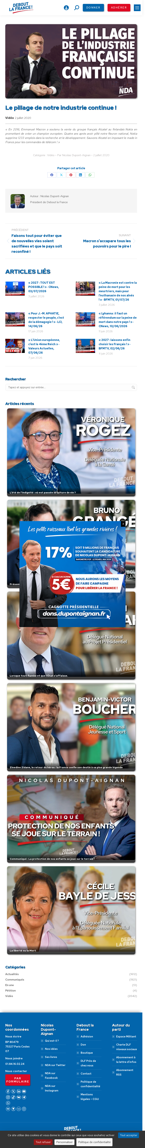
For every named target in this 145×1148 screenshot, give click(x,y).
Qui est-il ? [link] (52, 1041)
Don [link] (83, 1044)
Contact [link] (86, 1073)
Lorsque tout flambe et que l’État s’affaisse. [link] (39, 675)
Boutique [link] (87, 1053)
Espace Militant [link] (126, 1036)
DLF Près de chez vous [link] (88, 1063)
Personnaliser (64, 1142)
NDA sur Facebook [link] (51, 1076)
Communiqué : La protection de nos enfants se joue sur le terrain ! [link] (52, 858)
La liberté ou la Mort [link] (23, 950)
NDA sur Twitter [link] (55, 1065)
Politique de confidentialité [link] (90, 1084)
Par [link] (74, 155)
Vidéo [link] (9, 118)
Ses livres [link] (51, 1057)
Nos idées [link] (51, 1049)
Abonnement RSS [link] (124, 1072)
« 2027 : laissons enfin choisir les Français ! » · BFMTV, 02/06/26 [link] (115, 344)
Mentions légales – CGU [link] (90, 1097)
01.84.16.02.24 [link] (14, 1064)
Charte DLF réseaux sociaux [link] (126, 1047)
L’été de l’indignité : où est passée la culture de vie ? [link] (43, 492)
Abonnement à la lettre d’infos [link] (126, 1060)
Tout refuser (43, 1142)
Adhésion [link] (87, 1036)
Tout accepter (128, 1135)
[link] (137, 7)
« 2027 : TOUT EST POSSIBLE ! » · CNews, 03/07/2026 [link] (43, 287)
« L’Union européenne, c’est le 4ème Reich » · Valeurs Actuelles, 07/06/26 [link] (44, 346)
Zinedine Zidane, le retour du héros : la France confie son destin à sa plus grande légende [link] (66, 767)
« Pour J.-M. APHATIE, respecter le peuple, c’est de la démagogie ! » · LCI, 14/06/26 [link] (46, 320)
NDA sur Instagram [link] (51, 1088)
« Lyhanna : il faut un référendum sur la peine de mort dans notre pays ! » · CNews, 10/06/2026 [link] (118, 320)
